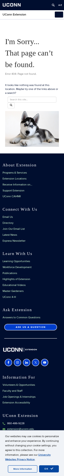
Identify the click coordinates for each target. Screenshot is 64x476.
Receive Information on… (17, 184)
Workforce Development (17, 267)
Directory (8, 223)
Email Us (8, 217)
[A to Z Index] (60, 5)
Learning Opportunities (16, 261)
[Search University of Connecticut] (53, 5)
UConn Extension (14, 14)
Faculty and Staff (13, 391)
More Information (22, 468)
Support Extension (13, 190)
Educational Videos (14, 285)
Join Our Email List (14, 229)
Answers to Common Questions (21, 317)
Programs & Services (15, 172)
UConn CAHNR (12, 196)
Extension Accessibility (16, 402)
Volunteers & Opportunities (19, 385)
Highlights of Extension (16, 279)
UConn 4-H (9, 297)
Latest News (10, 235)
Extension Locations (14, 178)
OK (46, 468)
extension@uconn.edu (20, 429)
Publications (10, 273)
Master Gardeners (13, 291)
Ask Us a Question (31, 327)
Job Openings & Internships (19, 397)
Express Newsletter (14, 241)
